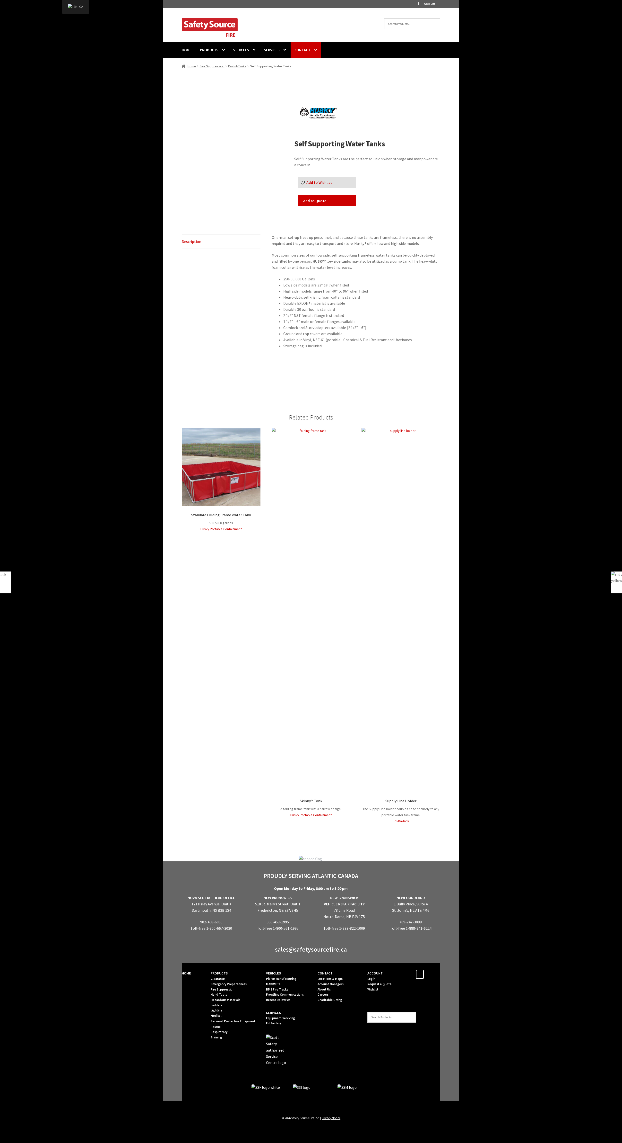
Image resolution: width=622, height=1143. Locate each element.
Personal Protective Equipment (233, 1021)
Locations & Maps (330, 979)
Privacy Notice (331, 1118)
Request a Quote (379, 984)
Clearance (218, 979)
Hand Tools (219, 994)
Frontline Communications (285, 994)
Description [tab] (191, 241)
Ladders (216, 1005)
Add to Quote (314, 200)
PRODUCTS (209, 49)
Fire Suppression (212, 66)
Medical (216, 1016)
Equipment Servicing (280, 1018)
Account (429, 4)
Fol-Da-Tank (401, 821)
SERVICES (272, 49)
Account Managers (331, 984)
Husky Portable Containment (221, 529)
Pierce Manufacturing (281, 979)
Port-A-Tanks (237, 66)
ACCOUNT (375, 973)
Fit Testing (273, 1023)
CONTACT (302, 49)
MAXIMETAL (274, 984)
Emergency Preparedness (229, 984)
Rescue (216, 1027)
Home (192, 66)
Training (216, 1037)
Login (371, 979)
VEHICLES (241, 49)
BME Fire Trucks (277, 989)
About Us (324, 989)
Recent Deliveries (278, 1000)
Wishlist (372, 989)
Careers (323, 994)
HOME (186, 49)
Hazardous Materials (225, 1000)
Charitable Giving (330, 1000)
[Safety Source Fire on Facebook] (420, 974)
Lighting (216, 1010)
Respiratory (219, 1032)
